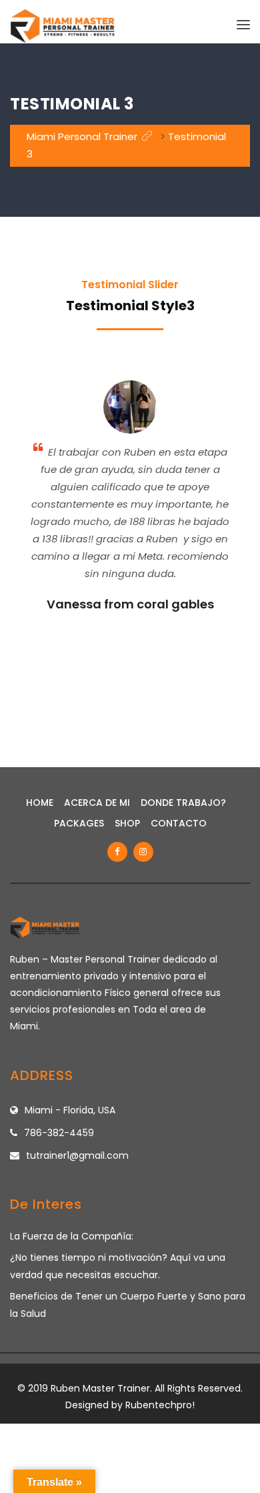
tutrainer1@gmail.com (77, 1155)
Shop (127, 823)
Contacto (179, 823)
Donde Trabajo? (183, 802)
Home (39, 802)
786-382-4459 (59, 1132)
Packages (79, 823)
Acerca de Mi (97, 802)
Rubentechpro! (160, 1405)
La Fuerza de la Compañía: (71, 1236)
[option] (130, 500)
